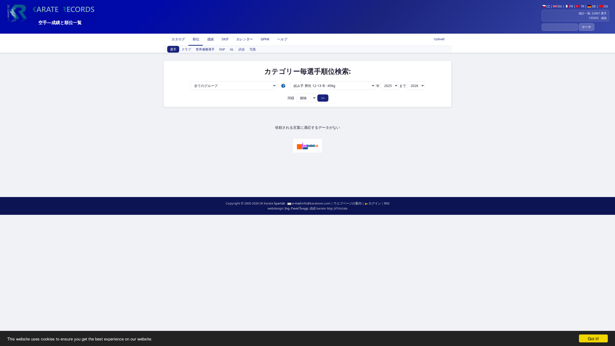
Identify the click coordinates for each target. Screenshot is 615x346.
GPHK (265, 39)
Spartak (279, 203)
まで (403, 85)
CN (605, 6)
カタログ (178, 39)
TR (582, 6)
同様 (291, 98)
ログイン (375, 203)
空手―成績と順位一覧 (60, 22)
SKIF (224, 39)
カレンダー (244, 39)
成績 (210, 39)
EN (559, 6)
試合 (242, 49)
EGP (222, 49)
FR (571, 6)
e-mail (296, 203)
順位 (195, 39)
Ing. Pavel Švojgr (296, 208)
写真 (253, 49)
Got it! (593, 338)
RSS (386, 203)
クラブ (186, 49)
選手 (173, 49)
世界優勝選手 (205, 49)
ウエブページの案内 (347, 203)
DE (593, 6)
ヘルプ (281, 39)
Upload (439, 39)
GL (232, 49)
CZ (548, 6)
